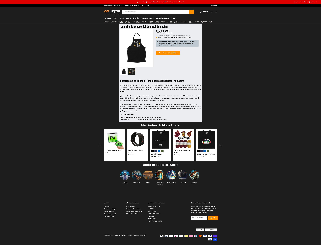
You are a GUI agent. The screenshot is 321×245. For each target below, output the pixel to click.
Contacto (106, 206)
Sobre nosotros (130, 206)
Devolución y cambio (110, 214)
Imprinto (130, 235)
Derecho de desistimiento (140, 235)
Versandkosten (168, 32)
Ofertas (173, 18)
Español (213, 5)
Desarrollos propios (162, 18)
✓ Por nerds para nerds (144, 5)
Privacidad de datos (108, 235)
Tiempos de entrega (110, 209)
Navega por (107, 18)
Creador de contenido (154, 213)
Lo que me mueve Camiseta (206, 154)
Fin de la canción (156, 154)
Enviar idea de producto (155, 221)
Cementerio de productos (133, 209)
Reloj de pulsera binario (135, 150)
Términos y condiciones (120, 235)
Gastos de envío (109, 211)
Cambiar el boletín (109, 216)
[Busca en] (191, 12)
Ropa (115, 18)
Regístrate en (213, 218)
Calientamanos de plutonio (113, 150)
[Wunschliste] (211, 11)
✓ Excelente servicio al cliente (129, 5)
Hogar (122, 18)
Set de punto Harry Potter (182, 150)
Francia (210, 230)
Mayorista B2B (152, 218)
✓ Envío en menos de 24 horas (112, 5)
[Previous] (101, 145)
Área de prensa (152, 211)
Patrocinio (151, 216)
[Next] (220, 145)
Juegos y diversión (132, 18)
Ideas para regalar (147, 18)
